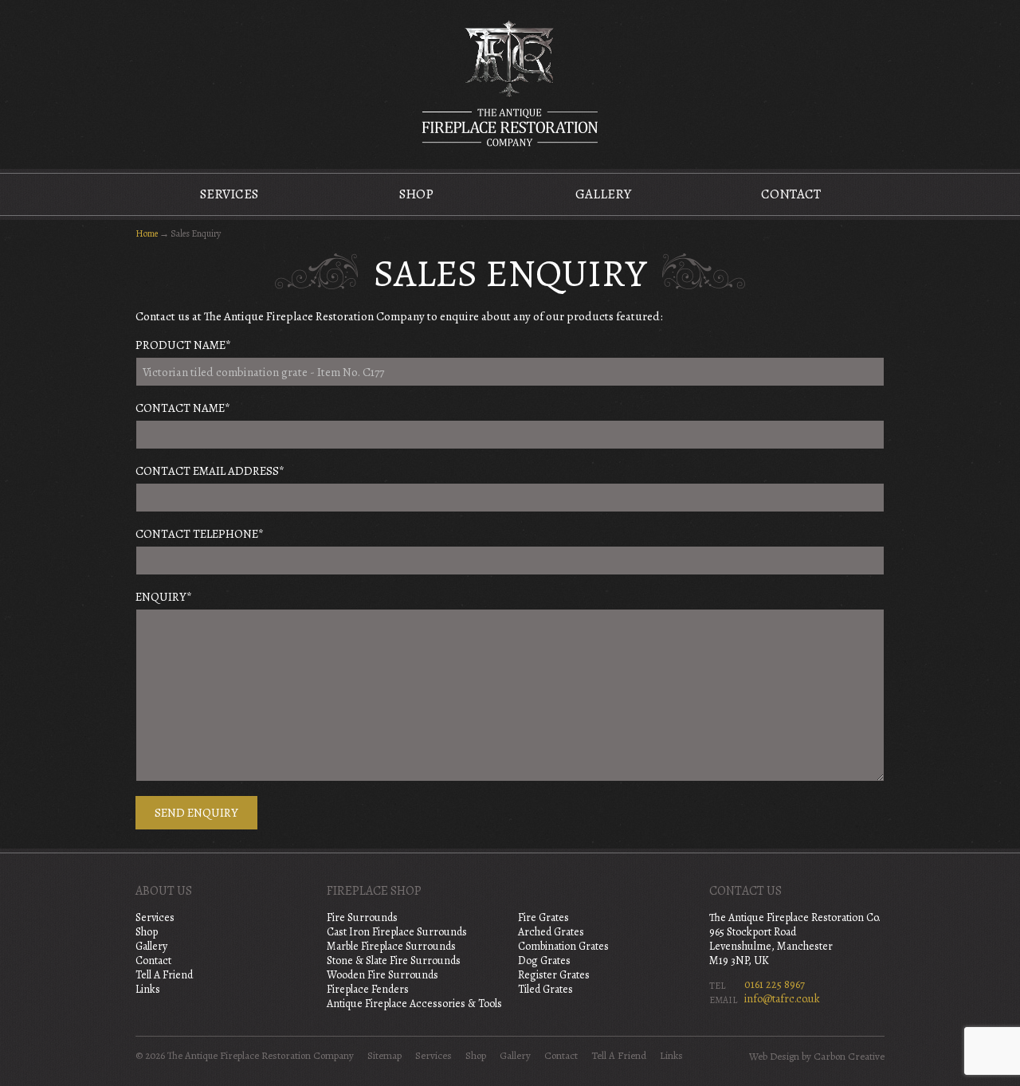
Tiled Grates (545, 989)
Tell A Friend (164, 974)
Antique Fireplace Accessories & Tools (414, 1003)
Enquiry (163, 597)
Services (229, 194)
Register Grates (554, 974)
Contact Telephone (199, 534)
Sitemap (384, 1056)
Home (146, 233)
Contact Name (182, 408)
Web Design (774, 1056)
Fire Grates (543, 917)
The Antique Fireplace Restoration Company (510, 83)
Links (147, 989)
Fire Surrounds (362, 917)
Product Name (183, 345)
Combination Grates (563, 946)
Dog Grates (544, 960)
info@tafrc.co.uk (782, 998)
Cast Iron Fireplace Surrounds (397, 931)
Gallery (603, 194)
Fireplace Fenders (368, 989)
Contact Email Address (209, 471)
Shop (416, 194)
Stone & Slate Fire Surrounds (394, 960)
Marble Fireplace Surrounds (391, 946)
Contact (791, 194)
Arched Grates (551, 931)
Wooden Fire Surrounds (382, 974)
